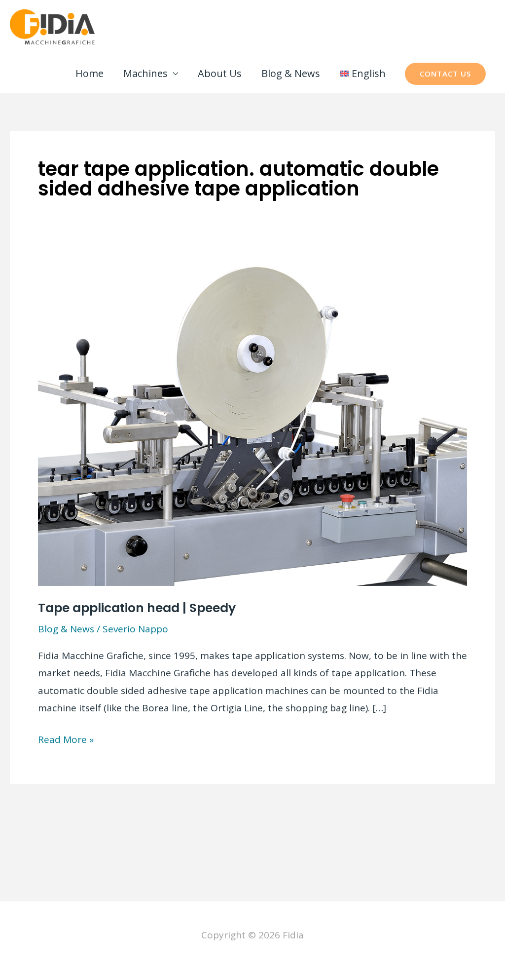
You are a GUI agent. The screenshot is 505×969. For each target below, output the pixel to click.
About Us (220, 73)
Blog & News (290, 73)
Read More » (66, 740)
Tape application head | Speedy (137, 608)
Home (89, 73)
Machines (145, 73)
